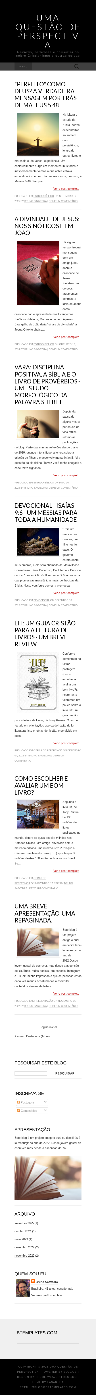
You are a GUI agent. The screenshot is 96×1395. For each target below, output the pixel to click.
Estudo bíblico (43, 196)
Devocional (41, 600)
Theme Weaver (47, 1377)
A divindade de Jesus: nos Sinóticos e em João (47, 225)
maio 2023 (21, 1239)
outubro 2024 (23, 1231)
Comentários (28, 1110)
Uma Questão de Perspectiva (48, 31)
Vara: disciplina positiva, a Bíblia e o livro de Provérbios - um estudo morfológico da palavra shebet (47, 385)
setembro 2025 (24, 1223)
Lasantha (55, 1382)
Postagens (27, 1102)
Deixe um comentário (63, 201)
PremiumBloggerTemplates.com (48, 1387)
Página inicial (48, 1027)
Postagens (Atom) (38, 1036)
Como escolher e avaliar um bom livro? (41, 785)
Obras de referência (47, 750)
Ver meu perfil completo (46, 1295)
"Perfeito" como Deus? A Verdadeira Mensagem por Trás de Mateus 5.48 (46, 95)
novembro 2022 (24, 1255)
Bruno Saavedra (35, 201)
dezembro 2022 (24, 1247)
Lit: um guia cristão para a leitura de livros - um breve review (45, 634)
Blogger (71, 1371)
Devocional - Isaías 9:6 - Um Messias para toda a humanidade (46, 512)
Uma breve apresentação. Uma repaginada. (45, 913)
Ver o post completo (66, 188)
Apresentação (43, 1000)
